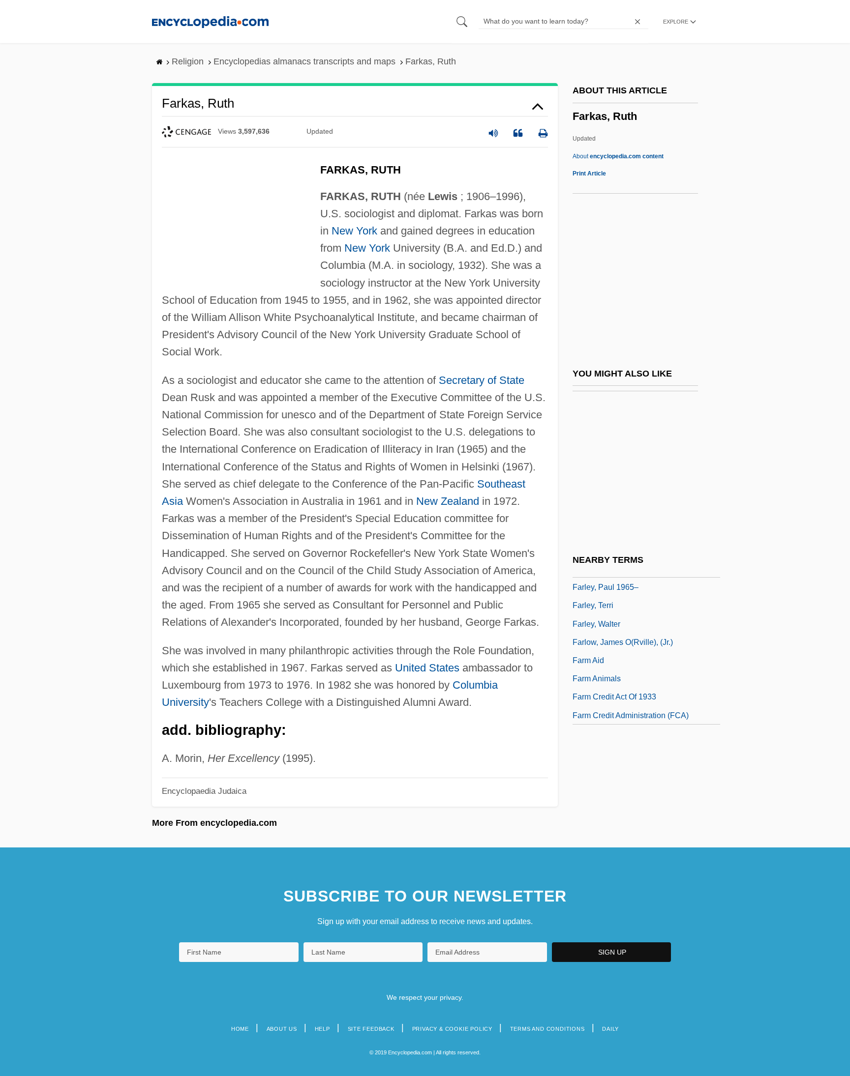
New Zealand (447, 501)
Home (240, 1029)
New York (354, 231)
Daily (610, 1029)
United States (427, 668)
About (618, 156)
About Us (282, 1029)
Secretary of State (481, 380)
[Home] (210, 21)
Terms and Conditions (547, 1029)
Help (322, 1029)
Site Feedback (371, 1029)
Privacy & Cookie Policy (452, 1029)
